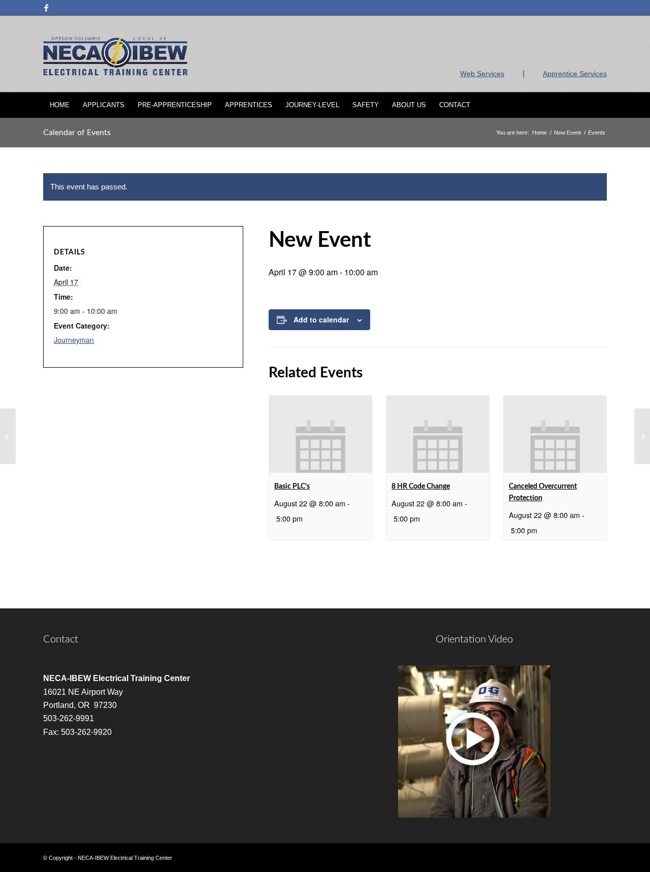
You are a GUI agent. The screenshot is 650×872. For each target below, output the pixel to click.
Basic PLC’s (292, 486)
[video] (474, 741)
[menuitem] (59, 105)
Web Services (482, 74)
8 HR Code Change (421, 486)
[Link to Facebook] (46, 7)
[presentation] (320, 434)
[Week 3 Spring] (8, 436)
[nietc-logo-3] (115, 54)
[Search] (600, 105)
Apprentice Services (575, 74)
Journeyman (74, 340)
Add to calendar (321, 319)
